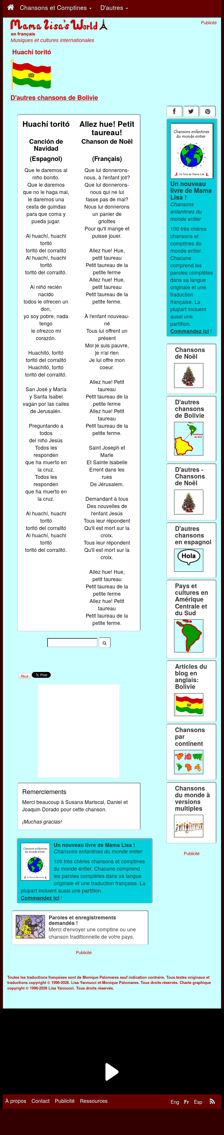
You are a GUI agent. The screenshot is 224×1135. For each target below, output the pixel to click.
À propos (15, 1100)
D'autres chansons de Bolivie (54, 97)
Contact (41, 1100)
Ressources (94, 1100)
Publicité (65, 1100)
